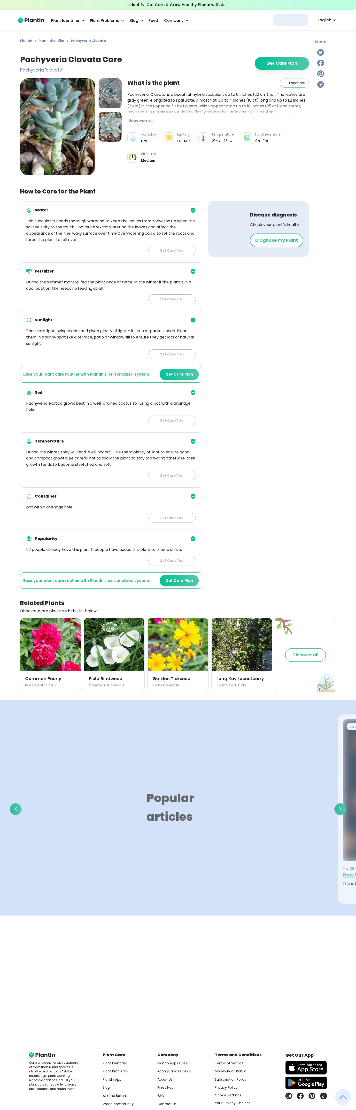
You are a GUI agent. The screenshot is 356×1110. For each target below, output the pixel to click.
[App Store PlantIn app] (306, 1068)
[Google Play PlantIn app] (306, 1083)
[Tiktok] (323, 1096)
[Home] (31, 20)
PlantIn (26, 40)
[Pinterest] (320, 73)
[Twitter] (320, 52)
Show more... (140, 121)
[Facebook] (320, 63)
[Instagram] (288, 1096)
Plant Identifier (51, 40)
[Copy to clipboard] (320, 84)
